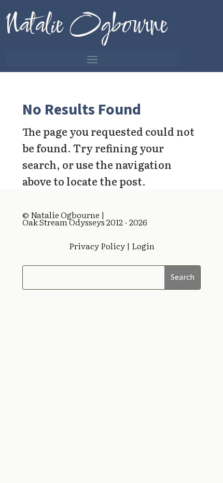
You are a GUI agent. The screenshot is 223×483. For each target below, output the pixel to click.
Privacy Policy (97, 245)
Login (142, 245)
